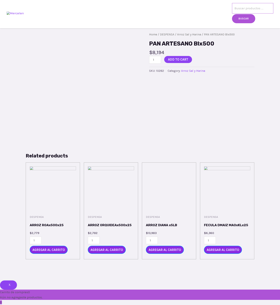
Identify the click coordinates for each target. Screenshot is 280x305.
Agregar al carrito (48, 250)
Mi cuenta (220, 13)
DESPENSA (167, 34)
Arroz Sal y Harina (189, 34)
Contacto (177, 13)
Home (153, 34)
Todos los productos (146, 13)
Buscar (243, 18)
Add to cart (178, 59)
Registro (198, 13)
